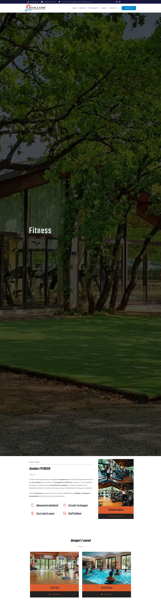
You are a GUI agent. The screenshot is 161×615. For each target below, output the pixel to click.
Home (75, 8)
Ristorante (93, 8)
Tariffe (103, 8)
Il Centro (82, 8)
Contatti (113, 8)
